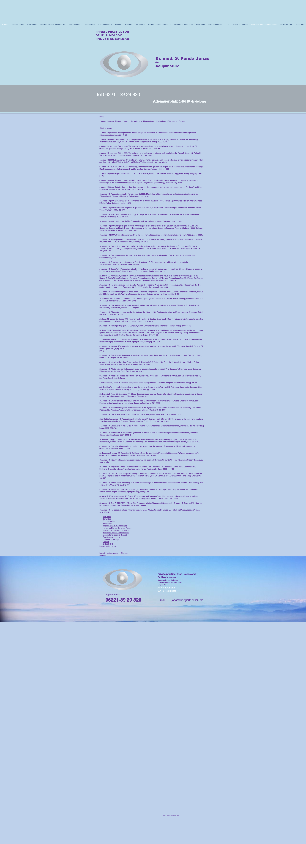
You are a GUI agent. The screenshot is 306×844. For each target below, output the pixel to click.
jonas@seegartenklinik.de (187, 600)
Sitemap (124, 553)
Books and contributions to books (116, 532)
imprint (102, 553)
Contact (106, 542)
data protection (113, 553)
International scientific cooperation (116, 530)
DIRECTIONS (108, 544)
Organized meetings (111, 539)
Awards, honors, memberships (115, 526)
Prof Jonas (107, 517)
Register (102, 555)
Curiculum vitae (109, 521)
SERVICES (107, 519)
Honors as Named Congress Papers (117, 528)
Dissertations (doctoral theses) (115, 535)
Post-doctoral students (111, 537)
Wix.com (178, 815)
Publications (107, 523)
